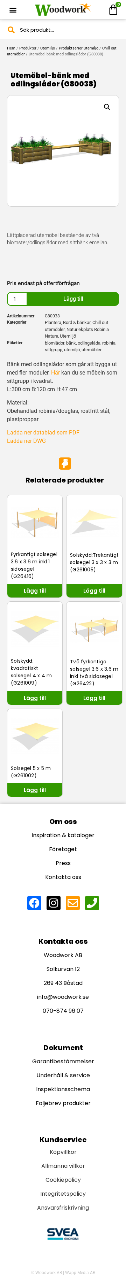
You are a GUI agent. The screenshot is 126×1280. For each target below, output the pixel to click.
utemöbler (92, 349)
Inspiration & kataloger (62, 835)
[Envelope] (73, 903)
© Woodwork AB (46, 1272)
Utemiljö (47, 48)
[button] (13, 9)
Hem (11, 48)
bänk (71, 343)
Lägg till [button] (35, 590)
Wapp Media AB (80, 1272)
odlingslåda (89, 343)
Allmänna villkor (63, 1166)
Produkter (27, 48)
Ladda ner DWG (26, 441)
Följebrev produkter (63, 1103)
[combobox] (63, 30)
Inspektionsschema (63, 1089)
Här (55, 372)
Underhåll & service (63, 1075)
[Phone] (92, 903)
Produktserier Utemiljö (78, 48)
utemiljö (72, 349)
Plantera (53, 322)
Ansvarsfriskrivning (63, 1208)
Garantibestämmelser (63, 1061)
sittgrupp (53, 349)
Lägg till (73, 298)
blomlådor (54, 343)
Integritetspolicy (63, 1194)
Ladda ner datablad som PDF (43, 432)
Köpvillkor (63, 1152)
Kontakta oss (63, 877)
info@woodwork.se (63, 997)
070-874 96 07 (63, 1011)
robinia (108, 343)
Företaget (63, 849)
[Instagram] (54, 903)
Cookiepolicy (63, 1180)
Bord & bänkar (77, 322)
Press (63, 863)
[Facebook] (34, 903)
